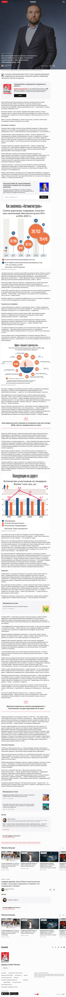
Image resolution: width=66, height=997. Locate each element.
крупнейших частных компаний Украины (15, 606)
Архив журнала (7, 982)
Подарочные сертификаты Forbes (9, 987)
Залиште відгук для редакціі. (9, 837)
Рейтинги (5, 608)
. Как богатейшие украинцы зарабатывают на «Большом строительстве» (18, 795)
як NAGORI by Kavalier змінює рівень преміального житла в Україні (48, 865)
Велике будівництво (6, 842)
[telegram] (61, 947)
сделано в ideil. (60, 994)
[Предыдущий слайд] (60, 915)
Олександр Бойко (36, 842)
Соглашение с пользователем (15, 973)
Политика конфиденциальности (9, 980)
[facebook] (55, 947)
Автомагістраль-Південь (17, 842)
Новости (4, 798)
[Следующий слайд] (63, 848)
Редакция (25, 980)
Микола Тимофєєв (27, 842)
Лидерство (23, 868)
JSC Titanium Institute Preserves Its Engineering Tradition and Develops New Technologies (10, 865)
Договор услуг (18, 975)
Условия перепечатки (6, 977)
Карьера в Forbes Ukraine (7, 975)
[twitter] (52, 947)
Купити (20, 95)
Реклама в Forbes (17, 982)
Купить (5, 968)
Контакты (3, 973)
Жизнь (41, 869)
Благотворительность (6, 984)
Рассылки (16, 977)
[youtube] (64, 947)
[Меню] (63, 2)
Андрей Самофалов (9, 889)
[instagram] (58, 947)
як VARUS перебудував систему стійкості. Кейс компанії (29, 865)
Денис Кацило (8, 65)
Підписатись (44, 197)
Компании (3, 53)
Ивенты (26, 975)
